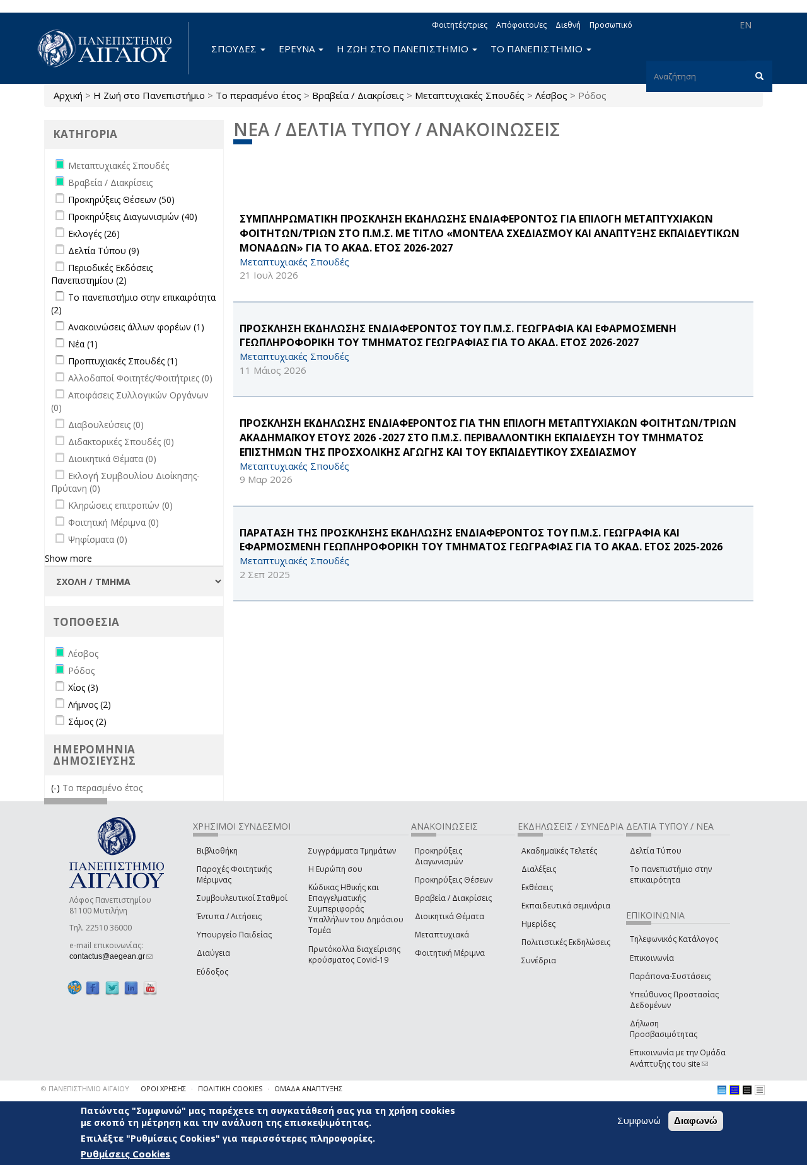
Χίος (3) (83, 687)
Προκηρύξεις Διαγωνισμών (439, 856)
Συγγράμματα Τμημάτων (352, 850)
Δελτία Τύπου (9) (103, 251)
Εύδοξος (212, 971)
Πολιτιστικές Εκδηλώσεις (565, 942)
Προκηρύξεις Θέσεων (453, 879)
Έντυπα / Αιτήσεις (229, 916)
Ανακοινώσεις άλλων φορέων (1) (136, 327)
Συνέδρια (538, 960)
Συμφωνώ (639, 1120)
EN (746, 25)
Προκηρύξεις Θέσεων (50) (121, 200)
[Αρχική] (112, 48)
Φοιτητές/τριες (459, 25)
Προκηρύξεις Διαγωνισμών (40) (132, 217)
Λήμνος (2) (89, 704)
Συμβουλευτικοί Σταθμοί (242, 898)
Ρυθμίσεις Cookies (125, 1154)
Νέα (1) (83, 344)
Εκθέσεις (537, 887)
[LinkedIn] (131, 988)
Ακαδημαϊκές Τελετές (559, 850)
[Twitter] (112, 988)
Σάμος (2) (87, 721)
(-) (56, 788)
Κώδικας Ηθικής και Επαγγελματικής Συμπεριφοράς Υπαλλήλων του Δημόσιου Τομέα (356, 909)
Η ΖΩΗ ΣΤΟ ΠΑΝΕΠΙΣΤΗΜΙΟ (404, 48)
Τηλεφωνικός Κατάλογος (674, 939)
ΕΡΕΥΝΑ (298, 48)
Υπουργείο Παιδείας (234, 934)
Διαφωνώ (695, 1120)
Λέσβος (551, 95)
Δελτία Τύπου (656, 850)
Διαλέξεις (538, 869)
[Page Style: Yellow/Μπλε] (734, 1090)
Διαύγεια (213, 953)
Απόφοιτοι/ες (521, 25)
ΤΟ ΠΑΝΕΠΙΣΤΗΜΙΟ (538, 48)
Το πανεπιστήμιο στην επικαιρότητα (671, 874)
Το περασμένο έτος (258, 95)
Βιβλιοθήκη (217, 850)
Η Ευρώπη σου (335, 869)
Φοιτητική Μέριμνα (450, 953)
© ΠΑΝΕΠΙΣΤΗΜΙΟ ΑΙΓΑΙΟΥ (85, 1088)
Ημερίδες (538, 924)
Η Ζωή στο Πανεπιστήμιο (149, 95)
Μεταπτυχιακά (442, 934)
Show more (68, 558)
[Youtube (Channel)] (150, 988)
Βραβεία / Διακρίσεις (358, 95)
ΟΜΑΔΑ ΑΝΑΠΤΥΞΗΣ (308, 1088)
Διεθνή (568, 25)
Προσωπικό (610, 25)
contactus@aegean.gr (111, 956)
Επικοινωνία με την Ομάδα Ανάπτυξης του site (678, 1058)
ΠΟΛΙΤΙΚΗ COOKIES (230, 1088)
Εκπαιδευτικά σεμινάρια (565, 905)
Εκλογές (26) (94, 234)
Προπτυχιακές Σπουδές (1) (123, 361)
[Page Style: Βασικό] (722, 1090)
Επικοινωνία (652, 958)
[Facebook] (93, 988)
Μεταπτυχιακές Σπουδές (470, 95)
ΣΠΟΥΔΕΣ (235, 48)
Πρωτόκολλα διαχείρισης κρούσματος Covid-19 (354, 954)
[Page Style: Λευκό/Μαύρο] (747, 1090)
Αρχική (68, 95)
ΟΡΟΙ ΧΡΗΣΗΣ (163, 1088)
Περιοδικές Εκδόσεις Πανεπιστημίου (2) (102, 274)
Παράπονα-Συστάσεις (670, 976)
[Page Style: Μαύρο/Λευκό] (760, 1090)
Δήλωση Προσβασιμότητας (663, 1029)
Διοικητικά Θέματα (449, 916)
